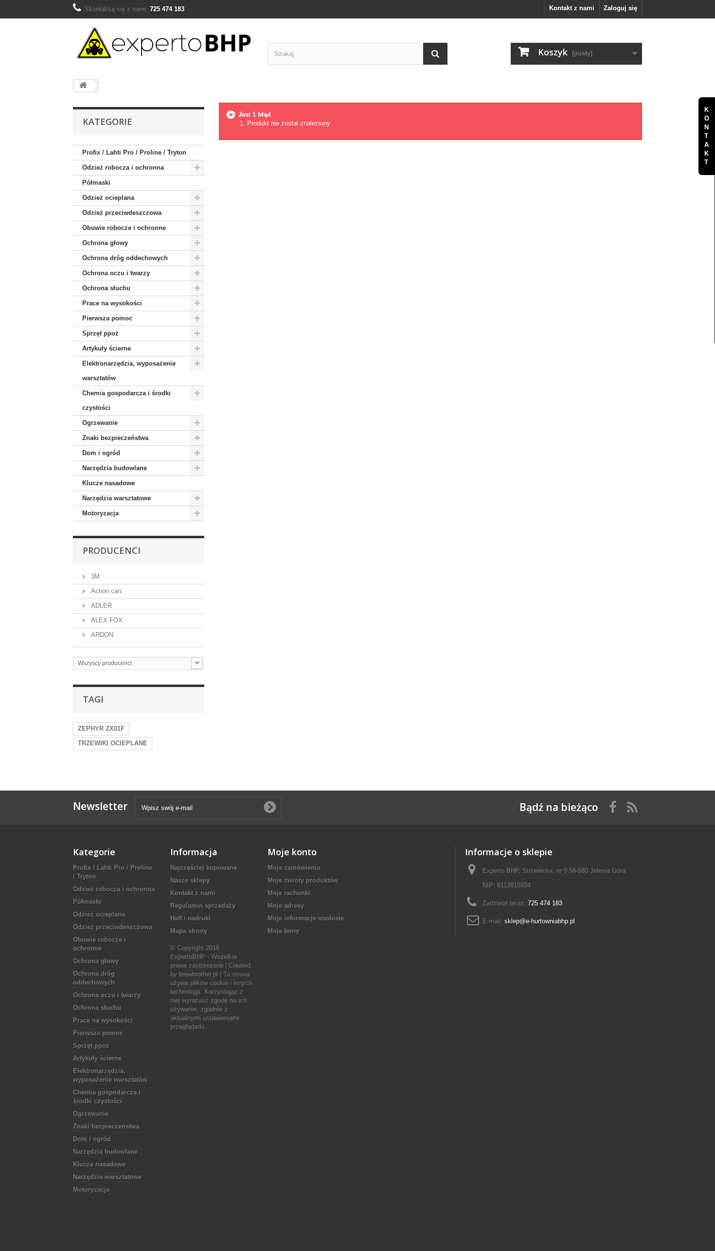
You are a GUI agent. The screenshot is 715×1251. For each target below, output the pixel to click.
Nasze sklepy (190, 880)
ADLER (100, 605)
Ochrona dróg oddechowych (125, 258)
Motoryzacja (100, 513)
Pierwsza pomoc (107, 318)
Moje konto (292, 852)
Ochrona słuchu (106, 288)
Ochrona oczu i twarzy (116, 273)
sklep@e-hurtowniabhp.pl (539, 921)
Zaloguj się (620, 8)
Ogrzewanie (100, 422)
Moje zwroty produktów (303, 880)
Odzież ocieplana (108, 197)
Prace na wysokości (112, 303)
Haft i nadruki (190, 918)
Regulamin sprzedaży (202, 905)
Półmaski (96, 182)
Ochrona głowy (105, 243)
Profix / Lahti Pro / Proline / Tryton (134, 152)
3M (94, 576)
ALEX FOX (106, 620)
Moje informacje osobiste (306, 918)
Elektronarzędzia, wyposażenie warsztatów (129, 371)
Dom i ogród (101, 453)
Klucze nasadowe (108, 483)
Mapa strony (188, 930)
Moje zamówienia (294, 867)
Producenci (112, 550)
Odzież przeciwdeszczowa (121, 212)
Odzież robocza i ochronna (123, 167)
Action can (105, 591)
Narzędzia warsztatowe (116, 498)
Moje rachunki (289, 893)
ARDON (101, 634)
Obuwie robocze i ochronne (124, 227)
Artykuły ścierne (106, 348)
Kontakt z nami (571, 8)
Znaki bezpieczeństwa (115, 437)
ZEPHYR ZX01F (101, 728)
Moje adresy (286, 905)
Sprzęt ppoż (100, 333)
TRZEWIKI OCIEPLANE (112, 743)
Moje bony (283, 930)
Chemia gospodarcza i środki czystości (126, 400)
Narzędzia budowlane (114, 468)
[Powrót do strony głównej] (83, 86)
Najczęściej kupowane (203, 867)
